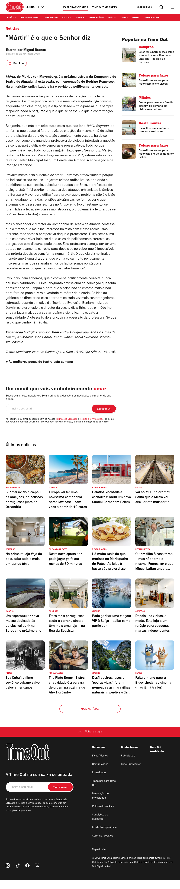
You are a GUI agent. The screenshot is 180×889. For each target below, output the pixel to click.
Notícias (11, 18)
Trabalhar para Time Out (104, 783)
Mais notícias (90, 709)
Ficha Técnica (100, 756)
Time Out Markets (104, 7)
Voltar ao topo (93, 732)
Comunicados (100, 764)
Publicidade (128, 756)
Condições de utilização (100, 817)
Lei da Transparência (104, 827)
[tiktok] (17, 865)
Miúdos (112, 18)
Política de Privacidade (92, 419)
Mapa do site (98, 850)
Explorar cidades (75, 7)
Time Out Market (151, 18)
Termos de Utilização (66, 419)
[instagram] (8, 865)
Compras (79, 18)
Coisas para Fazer (29, 18)
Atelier (135, 18)
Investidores (99, 772)
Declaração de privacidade (100, 795)
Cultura (66, 18)
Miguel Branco (34, 50)
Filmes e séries (96, 18)
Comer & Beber (50, 18)
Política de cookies (103, 806)
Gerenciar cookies (102, 836)
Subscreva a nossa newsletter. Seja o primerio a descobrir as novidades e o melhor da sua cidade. (58, 398)
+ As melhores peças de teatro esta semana (39, 362)
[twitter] (37, 865)
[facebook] (27, 865)
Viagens (124, 18)
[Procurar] (161, 7)
